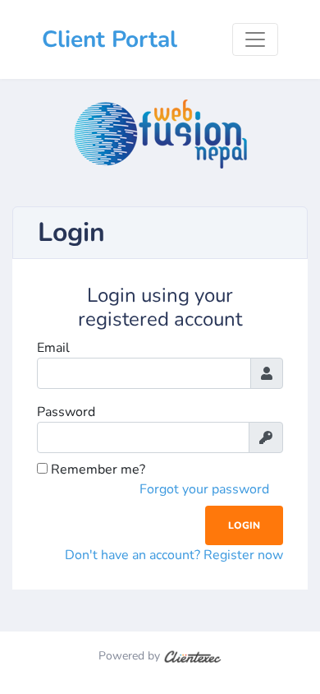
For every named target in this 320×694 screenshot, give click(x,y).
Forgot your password (204, 489)
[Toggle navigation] (255, 39)
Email (53, 348)
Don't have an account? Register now (174, 555)
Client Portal (109, 39)
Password (66, 412)
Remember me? (96, 469)
